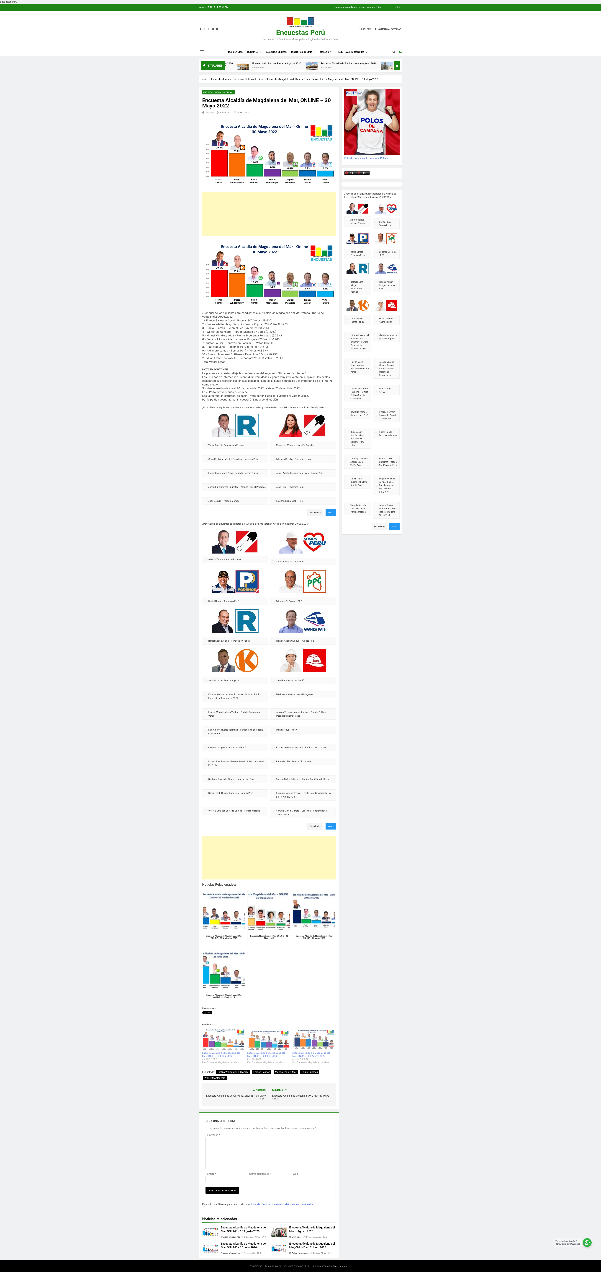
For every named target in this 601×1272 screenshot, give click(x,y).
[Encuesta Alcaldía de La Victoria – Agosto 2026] (301, 67)
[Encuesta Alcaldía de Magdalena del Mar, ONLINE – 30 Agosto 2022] (313, 1039)
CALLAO (324, 52)
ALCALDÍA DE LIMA (276, 52)
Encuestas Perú (300, 32)
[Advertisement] (269, 214)
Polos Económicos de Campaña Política (366, 158)
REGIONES (252, 52)
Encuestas (210, 112)
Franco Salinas (261, 1072)
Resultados (315, 512)
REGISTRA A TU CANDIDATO (352, 52)
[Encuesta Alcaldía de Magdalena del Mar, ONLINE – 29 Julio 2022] (268, 1039)
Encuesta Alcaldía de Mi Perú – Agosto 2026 (357, 7)
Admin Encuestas (231, 1236)
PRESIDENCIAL (235, 52)
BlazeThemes (340, 1266)
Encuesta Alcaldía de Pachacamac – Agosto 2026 (262, 63)
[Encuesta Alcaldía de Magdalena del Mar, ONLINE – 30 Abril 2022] (223, 1039)
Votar (330, 512)
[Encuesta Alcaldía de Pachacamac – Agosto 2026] (225, 67)
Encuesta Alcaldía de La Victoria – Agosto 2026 (336, 63)
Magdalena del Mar (285, 1072)
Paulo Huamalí (309, 1072)
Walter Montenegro (214, 1078)
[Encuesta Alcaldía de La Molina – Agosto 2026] (374, 67)
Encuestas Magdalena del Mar (218, 92)
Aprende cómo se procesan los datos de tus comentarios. (282, 1204)
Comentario (212, 1135)
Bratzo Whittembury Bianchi (233, 1072)
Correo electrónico (260, 1173)
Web (295, 1173)
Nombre (210, 1173)
